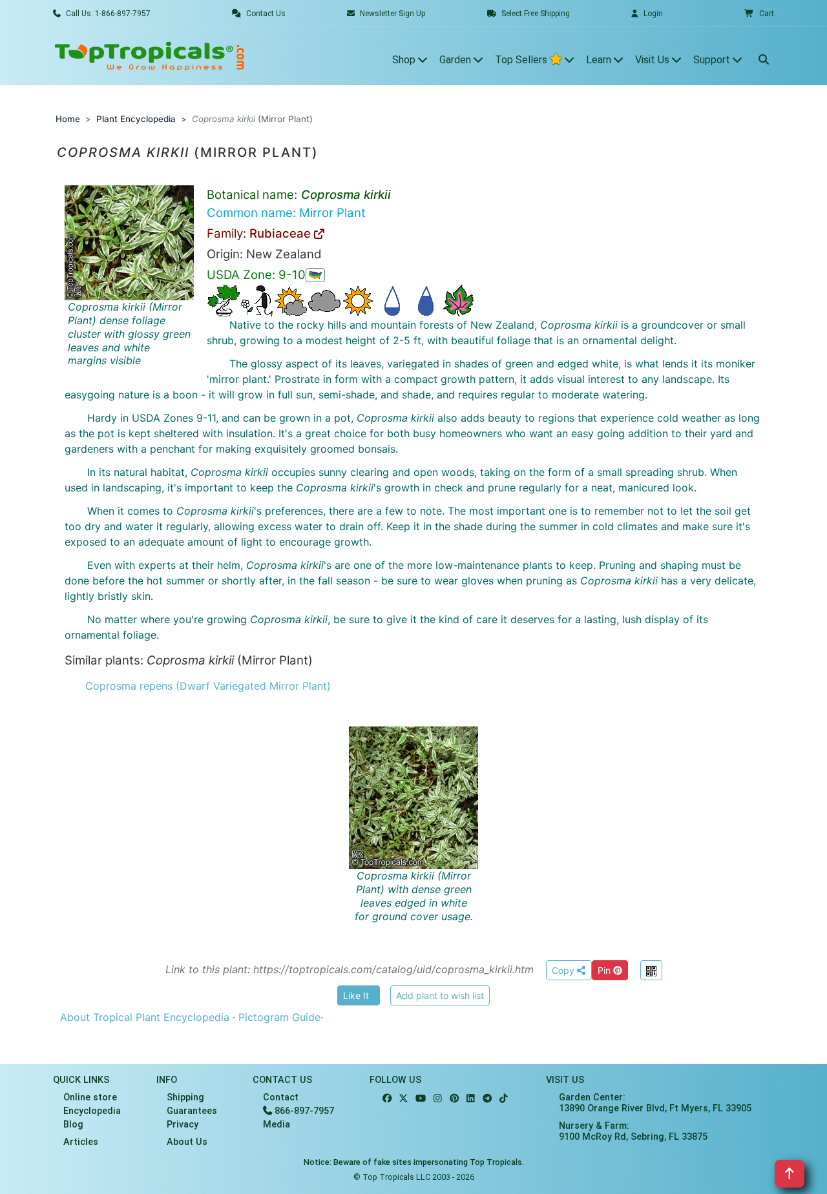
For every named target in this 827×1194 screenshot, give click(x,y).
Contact (280, 1097)
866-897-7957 (303, 1111)
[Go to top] (789, 1174)
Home (68, 119)
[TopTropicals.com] (150, 56)
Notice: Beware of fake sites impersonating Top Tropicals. (414, 1162)
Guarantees (192, 1111)
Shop (405, 60)
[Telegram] (487, 1098)
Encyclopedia (92, 1111)
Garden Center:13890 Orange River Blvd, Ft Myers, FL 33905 (655, 1103)
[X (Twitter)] (403, 1098)
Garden (456, 60)
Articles (80, 1142)
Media (276, 1124)
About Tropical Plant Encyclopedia (144, 1017)
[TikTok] (503, 1098)
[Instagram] (438, 1098)
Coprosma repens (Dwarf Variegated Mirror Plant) (208, 685)
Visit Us (653, 60)
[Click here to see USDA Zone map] (315, 275)
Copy (564, 970)
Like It (356, 995)
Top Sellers (522, 60)
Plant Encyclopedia (136, 119)
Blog (73, 1124)
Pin (605, 970)
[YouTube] (420, 1098)
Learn (600, 60)
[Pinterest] (454, 1098)
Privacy (182, 1124)
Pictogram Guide (279, 1017)
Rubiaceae (281, 233)
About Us (187, 1142)
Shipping (185, 1097)
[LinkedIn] (470, 1098)
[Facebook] (387, 1098)
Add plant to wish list (440, 995)
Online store (90, 1097)
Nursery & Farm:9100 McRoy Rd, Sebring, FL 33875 (633, 1131)
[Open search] (763, 56)
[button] (759, 13)
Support (713, 60)
